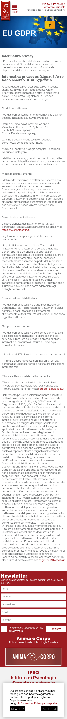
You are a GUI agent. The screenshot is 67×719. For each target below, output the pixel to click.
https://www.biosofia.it (15, 229)
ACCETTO (49, 708)
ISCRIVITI (56, 629)
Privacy (18, 631)
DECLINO (17, 708)
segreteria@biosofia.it (51, 388)
